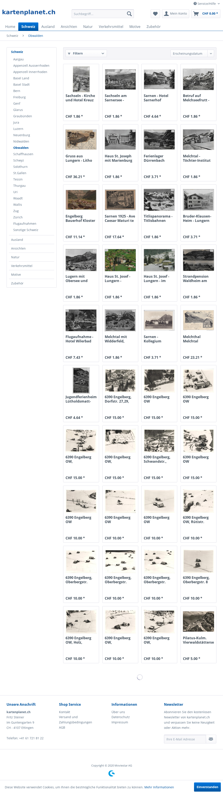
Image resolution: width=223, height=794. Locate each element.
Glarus (18, 110)
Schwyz (18, 160)
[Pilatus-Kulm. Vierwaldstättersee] (198, 622)
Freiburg (19, 97)
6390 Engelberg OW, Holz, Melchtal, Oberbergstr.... (78, 640)
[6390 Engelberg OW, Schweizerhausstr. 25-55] (81, 441)
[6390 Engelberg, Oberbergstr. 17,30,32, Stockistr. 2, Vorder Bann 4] (120, 561)
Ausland (17, 240)
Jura (16, 122)
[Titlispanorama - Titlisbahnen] (159, 200)
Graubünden (22, 116)
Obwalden (21, 148)
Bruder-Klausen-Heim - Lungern (197, 218)
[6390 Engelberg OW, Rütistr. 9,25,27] (198, 501)
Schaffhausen (23, 154)
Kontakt (64, 712)
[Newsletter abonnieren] (211, 739)
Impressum (120, 722)
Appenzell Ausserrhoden (31, 65)
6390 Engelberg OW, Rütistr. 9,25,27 (196, 519)
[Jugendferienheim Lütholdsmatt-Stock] (81, 380)
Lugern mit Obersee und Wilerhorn (77, 278)
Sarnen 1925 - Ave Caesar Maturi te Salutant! (120, 218)
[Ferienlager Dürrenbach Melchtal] (159, 140)
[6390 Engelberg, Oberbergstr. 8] (198, 561)
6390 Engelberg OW (156, 399)
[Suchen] (129, 13)
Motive (16, 274)
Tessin (18, 179)
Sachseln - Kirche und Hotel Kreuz (80, 98)
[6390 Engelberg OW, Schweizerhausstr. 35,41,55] (159, 622)
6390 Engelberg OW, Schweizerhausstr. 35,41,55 (159, 640)
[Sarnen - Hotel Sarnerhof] (159, 79)
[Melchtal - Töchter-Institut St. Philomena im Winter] (198, 140)
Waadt (18, 198)
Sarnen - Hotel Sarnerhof (156, 98)
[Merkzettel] (155, 13)
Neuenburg (21, 135)
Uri (15, 192)
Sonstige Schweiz (25, 230)
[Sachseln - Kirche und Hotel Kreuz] (81, 79)
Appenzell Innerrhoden (30, 72)
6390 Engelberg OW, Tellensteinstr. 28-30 (120, 459)
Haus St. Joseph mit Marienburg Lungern (118, 158)
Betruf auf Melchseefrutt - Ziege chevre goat (198, 98)
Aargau (18, 59)
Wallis (17, 204)
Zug (16, 211)
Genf (16, 103)
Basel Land (21, 78)
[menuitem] (103, 13)
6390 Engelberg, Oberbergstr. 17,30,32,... (118, 579)
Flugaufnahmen (24, 223)
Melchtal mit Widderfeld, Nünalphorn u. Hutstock (118, 339)
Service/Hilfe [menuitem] (207, 4)
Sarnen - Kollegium (152, 339)
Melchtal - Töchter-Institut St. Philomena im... (197, 158)
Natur (15, 257)
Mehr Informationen (159, 787)
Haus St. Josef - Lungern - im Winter (156, 278)
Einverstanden (207, 787)
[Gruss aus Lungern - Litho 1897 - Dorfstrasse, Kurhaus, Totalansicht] (81, 140)
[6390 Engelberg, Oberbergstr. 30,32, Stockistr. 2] (81, 561)
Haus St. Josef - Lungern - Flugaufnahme (117, 278)
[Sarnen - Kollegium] (159, 320)
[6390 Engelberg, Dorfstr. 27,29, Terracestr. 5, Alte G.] (120, 380)
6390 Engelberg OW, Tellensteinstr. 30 (120, 640)
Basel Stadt (21, 84)
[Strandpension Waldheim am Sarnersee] (198, 260)
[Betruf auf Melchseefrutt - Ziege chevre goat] (198, 79)
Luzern (18, 129)
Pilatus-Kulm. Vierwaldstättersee (198, 640)
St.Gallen (19, 173)
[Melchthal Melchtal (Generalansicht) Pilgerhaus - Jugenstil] (198, 320)
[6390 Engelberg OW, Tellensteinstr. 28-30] (120, 441)
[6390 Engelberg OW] (159, 380)
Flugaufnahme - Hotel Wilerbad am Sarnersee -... (80, 339)
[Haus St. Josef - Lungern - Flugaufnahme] (120, 260)
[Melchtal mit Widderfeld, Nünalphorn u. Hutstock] (120, 320)
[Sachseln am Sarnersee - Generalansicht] (120, 79)
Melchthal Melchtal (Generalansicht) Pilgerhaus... (197, 339)
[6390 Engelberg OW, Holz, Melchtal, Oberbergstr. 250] (81, 622)
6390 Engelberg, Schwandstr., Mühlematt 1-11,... (157, 459)
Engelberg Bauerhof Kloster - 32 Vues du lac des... (80, 218)
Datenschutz (121, 717)
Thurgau (19, 186)
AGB (62, 727)
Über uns (118, 712)
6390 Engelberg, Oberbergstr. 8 (196, 579)
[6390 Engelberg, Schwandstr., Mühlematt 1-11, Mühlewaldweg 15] (159, 441)
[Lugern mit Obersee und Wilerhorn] (81, 260)
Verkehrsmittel (21, 266)
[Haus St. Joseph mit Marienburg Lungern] (120, 140)
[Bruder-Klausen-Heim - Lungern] (198, 200)
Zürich (18, 217)
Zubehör (17, 283)
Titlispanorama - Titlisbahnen (158, 218)
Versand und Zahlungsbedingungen (75, 719)
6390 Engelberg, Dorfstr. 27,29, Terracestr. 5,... (118, 399)
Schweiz (17, 52)
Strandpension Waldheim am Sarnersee (196, 278)
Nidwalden (21, 141)
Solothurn (20, 167)
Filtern (77, 53)
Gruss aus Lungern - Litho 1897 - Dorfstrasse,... (79, 158)
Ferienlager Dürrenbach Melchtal (154, 158)
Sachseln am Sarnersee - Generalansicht (118, 98)
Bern (16, 91)
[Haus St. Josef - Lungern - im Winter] (159, 260)
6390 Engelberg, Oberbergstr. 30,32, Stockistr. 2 (81, 579)
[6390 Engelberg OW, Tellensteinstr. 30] (120, 622)
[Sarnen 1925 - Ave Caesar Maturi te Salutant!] (120, 200)
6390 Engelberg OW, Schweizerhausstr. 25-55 (81, 459)
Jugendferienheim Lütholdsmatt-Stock (81, 399)
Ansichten (18, 248)
